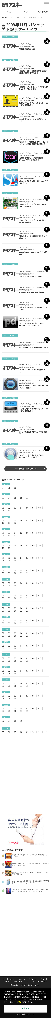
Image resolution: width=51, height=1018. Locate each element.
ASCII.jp (15, 985)
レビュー (12, 979)
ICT (28, 981)
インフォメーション (40, 981)
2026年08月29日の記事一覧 (25, 468)
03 (3, 497)
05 (15, 497)
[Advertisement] (25, 756)
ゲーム (42, 979)
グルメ (10, 12)
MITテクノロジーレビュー (32, 985)
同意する (25, 1008)
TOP (4, 979)
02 (9, 507)
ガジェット (32, 979)
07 (33, 507)
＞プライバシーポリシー (25, 1014)
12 (15, 522)
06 (9, 487)
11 (27, 497)
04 (3, 487)
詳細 (19, 1002)
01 (3, 507)
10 (9, 510)
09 (21, 497)
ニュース (22, 979)
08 (15, 487)
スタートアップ (27, 12)
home (7, 17)
